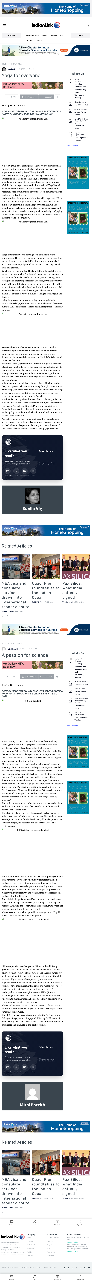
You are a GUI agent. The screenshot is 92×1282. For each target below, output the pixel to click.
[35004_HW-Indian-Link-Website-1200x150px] (46, 8)
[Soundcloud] (76, 1267)
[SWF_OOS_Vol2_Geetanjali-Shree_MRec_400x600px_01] (78, 172)
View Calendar (72, 145)
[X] (84, 1267)
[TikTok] (80, 1267)
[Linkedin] (72, 1267)
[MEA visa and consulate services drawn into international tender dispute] (16, 566)
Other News (12, 64)
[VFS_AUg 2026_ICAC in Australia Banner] (46, 50)
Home (4, 64)
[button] (88, 26)
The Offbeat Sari (81, 105)
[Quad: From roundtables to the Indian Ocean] (46, 566)
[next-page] (7, 616)
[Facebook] (64, 1267)
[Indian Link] (46, 25)
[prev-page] (3, 616)
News (20, 64)
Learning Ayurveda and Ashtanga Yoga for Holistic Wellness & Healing (81, 91)
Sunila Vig (12, 69)
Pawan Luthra (7, 611)
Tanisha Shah (37, 602)
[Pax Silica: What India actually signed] (76, 566)
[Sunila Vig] (4, 69)
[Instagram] (68, 1267)
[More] (57, 97)
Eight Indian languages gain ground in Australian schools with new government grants (77, 1247)
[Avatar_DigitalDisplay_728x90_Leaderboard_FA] (32, 85)
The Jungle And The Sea (81, 139)
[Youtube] (88, 1267)
